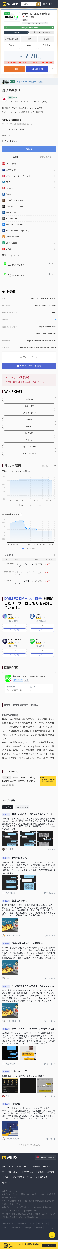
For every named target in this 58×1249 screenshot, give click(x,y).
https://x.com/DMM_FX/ (46, 334)
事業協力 (43, 1177)
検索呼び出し (29, 1172)
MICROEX (42, 1223)
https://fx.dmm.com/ (47, 327)
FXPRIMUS (16, 1227)
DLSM (32, 1223)
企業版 (41, 1172)
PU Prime (22, 1223)
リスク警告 (35, 1166)
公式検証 (50, 1172)
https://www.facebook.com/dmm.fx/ (41, 341)
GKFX (5, 1227)
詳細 (14, 625)
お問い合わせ (22, 1166)
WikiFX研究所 (18, 1177)
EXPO (7, 1177)
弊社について (7, 1166)
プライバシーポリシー (11, 1172)
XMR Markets (8, 1223)
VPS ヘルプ (32, 1177)
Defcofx (38, 1227)
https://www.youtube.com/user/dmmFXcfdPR (37, 348)
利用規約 (46, 1166)
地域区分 (6, 1182)
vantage (27, 1227)
